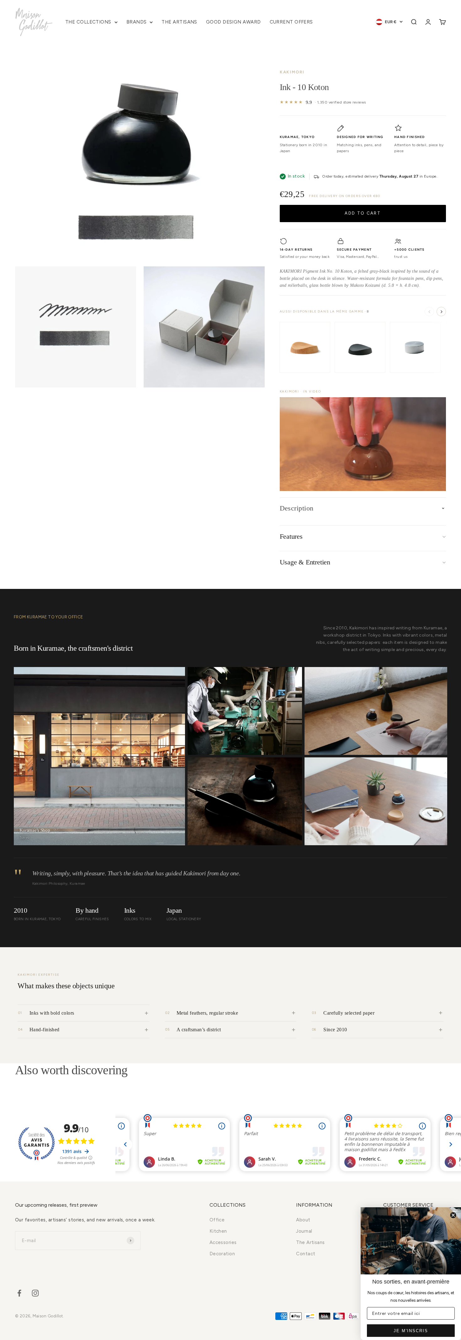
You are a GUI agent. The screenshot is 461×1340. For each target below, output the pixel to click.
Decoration (222, 1254)
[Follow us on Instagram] (35, 1293)
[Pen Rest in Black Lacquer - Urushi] (360, 347)
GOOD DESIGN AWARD (233, 22)
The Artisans (310, 1242)
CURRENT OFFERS (291, 22)
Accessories (223, 1242)
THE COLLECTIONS (88, 22)
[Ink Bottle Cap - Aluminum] (415, 347)
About (303, 1220)
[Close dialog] (453, 1215)
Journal (304, 1231)
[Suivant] (441, 311)
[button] (363, 444)
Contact (305, 1254)
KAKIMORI (292, 72)
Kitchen (218, 1231)
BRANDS (136, 22)
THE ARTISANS (179, 22)
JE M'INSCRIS (411, 1330)
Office (217, 1220)
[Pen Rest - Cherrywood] (304, 347)
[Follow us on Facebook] (19, 1293)
